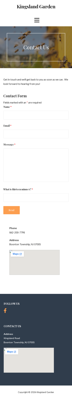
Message (9, 144)
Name (7, 106)
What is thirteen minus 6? (18, 189)
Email (7, 125)
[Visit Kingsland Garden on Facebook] (5, 311)
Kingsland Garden (36, 6)
